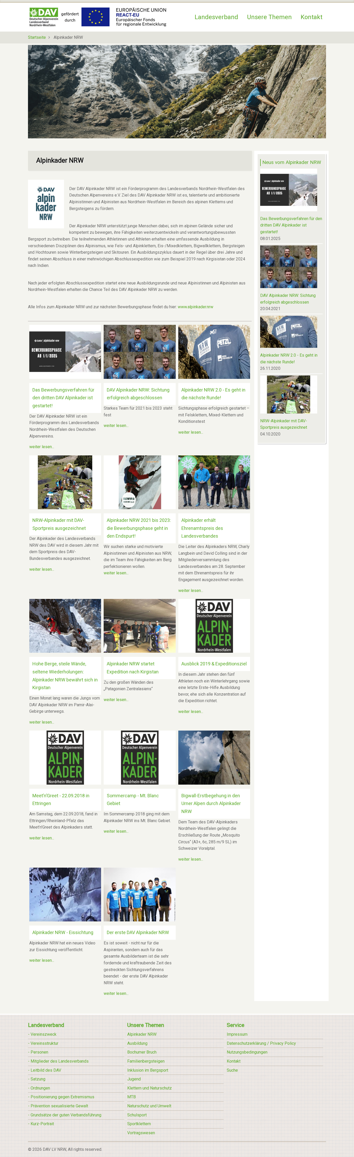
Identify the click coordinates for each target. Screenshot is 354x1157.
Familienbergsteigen (146, 1061)
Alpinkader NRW (142, 1034)
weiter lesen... (41, 446)
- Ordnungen (39, 1088)
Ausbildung (137, 1043)
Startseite (37, 37)
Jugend (134, 1079)
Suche (232, 1070)
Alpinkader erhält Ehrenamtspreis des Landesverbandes (202, 528)
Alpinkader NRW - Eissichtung (62, 932)
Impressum (237, 1034)
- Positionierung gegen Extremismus (61, 1096)
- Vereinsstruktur (43, 1043)
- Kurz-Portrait (41, 1123)
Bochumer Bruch (142, 1052)
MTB (131, 1096)
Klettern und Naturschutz (149, 1088)
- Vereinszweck (42, 1034)
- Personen (38, 1052)
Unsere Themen (269, 17)
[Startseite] (98, 16)
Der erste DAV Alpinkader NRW (138, 932)
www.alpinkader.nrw (195, 306)
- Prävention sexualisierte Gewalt (58, 1105)
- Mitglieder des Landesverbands (58, 1061)
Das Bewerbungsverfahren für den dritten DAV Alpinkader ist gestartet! (63, 397)
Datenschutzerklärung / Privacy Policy (261, 1043)
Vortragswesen (141, 1132)
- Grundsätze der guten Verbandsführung (64, 1115)
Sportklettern (139, 1123)
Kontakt (311, 17)
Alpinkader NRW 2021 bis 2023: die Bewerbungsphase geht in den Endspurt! (139, 528)
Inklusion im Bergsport (147, 1070)
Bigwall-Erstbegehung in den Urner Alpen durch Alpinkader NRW (211, 803)
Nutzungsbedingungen (247, 1052)
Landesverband (216, 17)
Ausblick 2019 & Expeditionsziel (214, 663)
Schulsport (137, 1115)
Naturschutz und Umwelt (149, 1105)
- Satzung (36, 1079)
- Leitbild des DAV (44, 1070)
